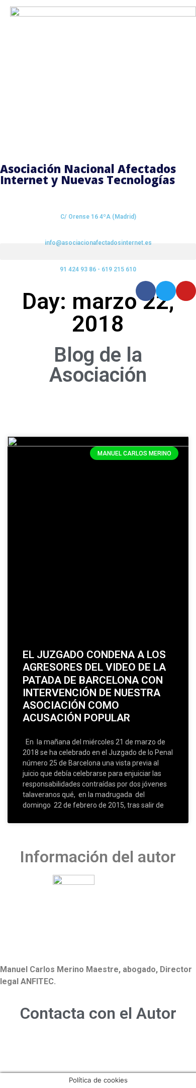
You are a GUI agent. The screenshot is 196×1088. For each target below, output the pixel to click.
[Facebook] (146, 291)
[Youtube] (186, 291)
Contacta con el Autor (98, 1013)
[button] (98, 251)
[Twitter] (166, 291)
